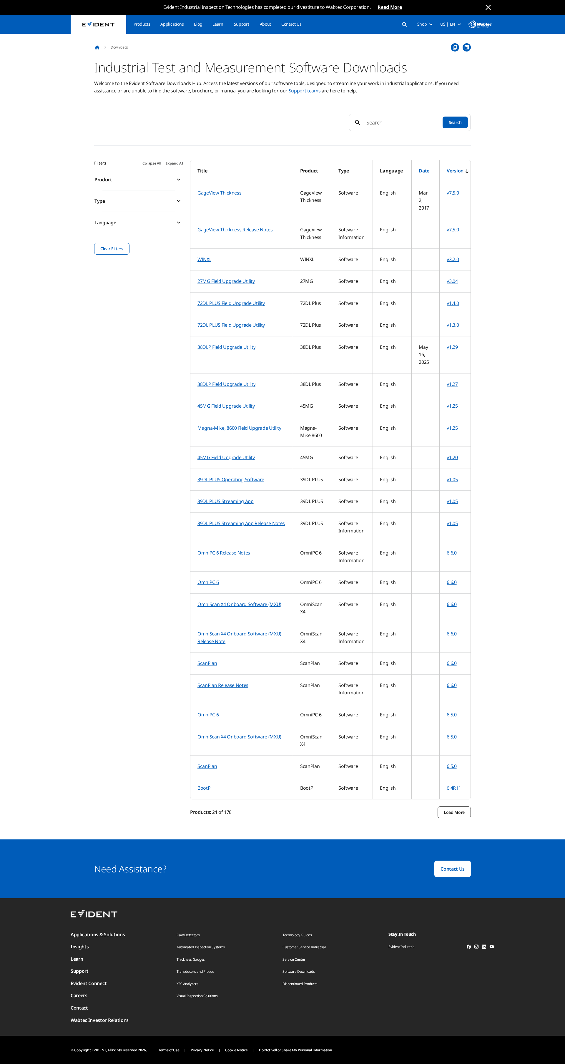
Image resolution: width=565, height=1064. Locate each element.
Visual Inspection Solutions (197, 995)
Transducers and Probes (195, 971)
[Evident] (98, 24)
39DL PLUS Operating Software (230, 479)
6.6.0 (451, 553)
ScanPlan (207, 663)
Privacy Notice (202, 1050)
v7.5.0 (453, 193)
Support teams (305, 90)
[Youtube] (491, 948)
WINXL (204, 259)
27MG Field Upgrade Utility (226, 281)
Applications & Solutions (98, 934)
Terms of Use (168, 1050)
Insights (80, 946)
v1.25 (452, 406)
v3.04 (452, 281)
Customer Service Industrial (303, 947)
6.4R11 (454, 788)
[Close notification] (488, 7)
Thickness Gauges (191, 959)
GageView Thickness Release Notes (235, 229)
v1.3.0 (453, 325)
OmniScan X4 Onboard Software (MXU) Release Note (239, 637)
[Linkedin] (484, 948)
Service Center (293, 959)
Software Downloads (298, 971)
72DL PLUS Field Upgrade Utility (231, 303)
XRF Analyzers (187, 983)
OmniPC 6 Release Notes (223, 553)
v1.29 (452, 347)
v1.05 (452, 479)
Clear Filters (111, 248)
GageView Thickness (219, 193)
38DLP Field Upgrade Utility (226, 347)
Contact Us (291, 24)
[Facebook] (468, 948)
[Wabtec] (480, 24)
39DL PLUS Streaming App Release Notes (241, 523)
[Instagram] (476, 948)
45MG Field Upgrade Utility (226, 406)
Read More (390, 7)
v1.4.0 (453, 303)
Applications (172, 24)
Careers (79, 995)
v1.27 (452, 384)
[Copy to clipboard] (455, 47)
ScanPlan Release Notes (222, 685)
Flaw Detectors (188, 934)
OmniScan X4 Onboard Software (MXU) (239, 604)
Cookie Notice (236, 1050)
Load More (454, 812)
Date (424, 170)
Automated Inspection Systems (201, 947)
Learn (217, 24)
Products (142, 24)
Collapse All (151, 163)
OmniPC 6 (208, 582)
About (265, 24)
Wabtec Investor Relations (100, 1020)
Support (241, 24)
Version (455, 170)
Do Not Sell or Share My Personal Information (295, 1050)
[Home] (97, 47)
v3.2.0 (453, 259)
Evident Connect (89, 983)
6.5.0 (451, 714)
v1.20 (452, 457)
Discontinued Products (299, 983)
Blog (198, 24)
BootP (203, 788)
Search (455, 122)
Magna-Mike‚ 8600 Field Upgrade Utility (239, 428)
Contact (79, 1008)
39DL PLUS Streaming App (225, 501)
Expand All (174, 163)
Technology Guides (297, 934)
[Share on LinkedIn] (467, 47)
